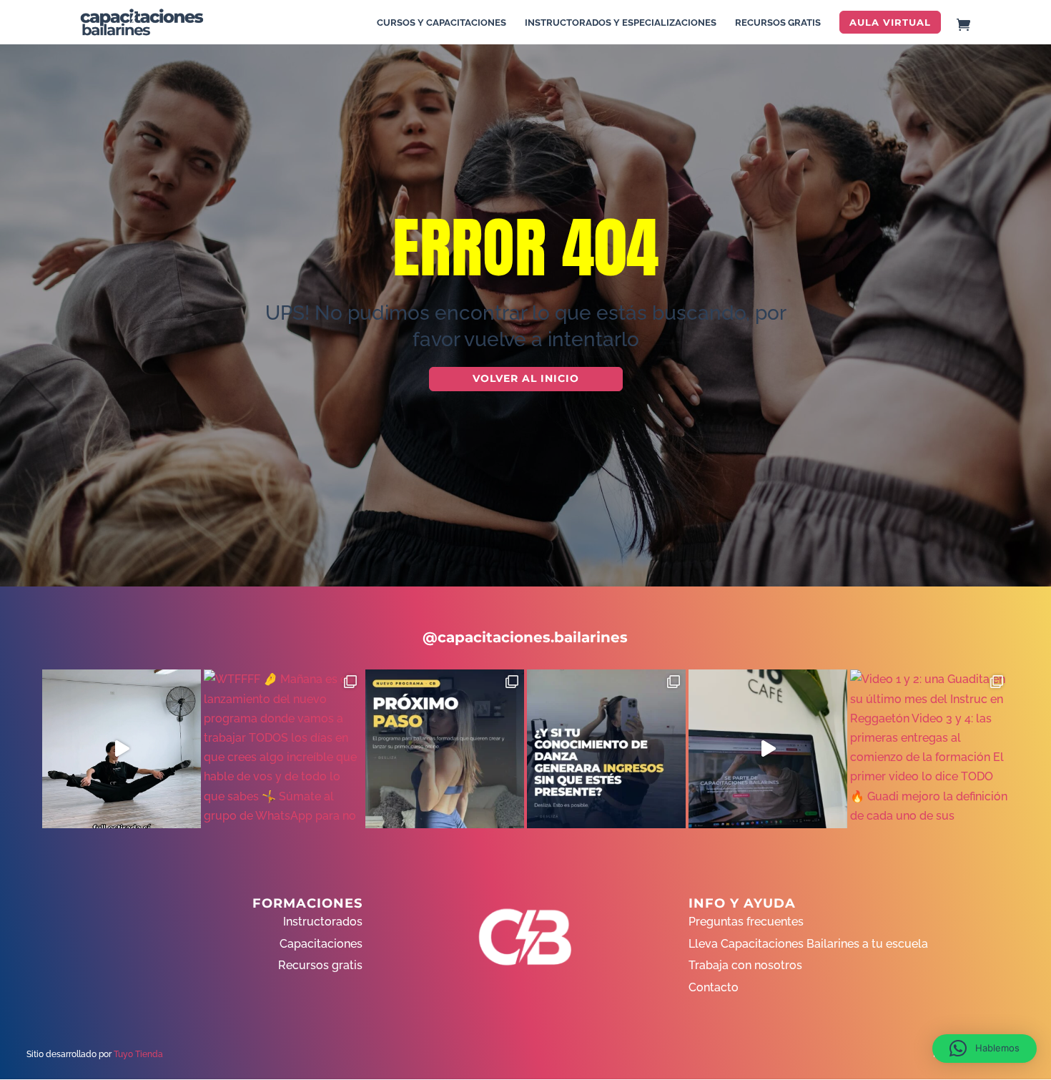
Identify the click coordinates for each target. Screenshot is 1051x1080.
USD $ (1018, 230)
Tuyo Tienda (138, 1054)
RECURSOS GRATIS (778, 23)
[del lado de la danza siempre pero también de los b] (606, 748)
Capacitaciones (321, 944)
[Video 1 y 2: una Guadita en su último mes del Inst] (929, 748)
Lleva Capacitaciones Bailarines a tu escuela (808, 944)
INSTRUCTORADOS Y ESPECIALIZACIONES (620, 23)
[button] (984, 1048)
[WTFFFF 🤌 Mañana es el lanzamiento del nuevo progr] (283, 748)
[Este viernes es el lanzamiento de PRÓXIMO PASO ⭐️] (444, 748)
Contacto (714, 987)
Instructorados (322, 921)
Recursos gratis (320, 965)
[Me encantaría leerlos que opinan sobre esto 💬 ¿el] (768, 748)
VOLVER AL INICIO (526, 378)
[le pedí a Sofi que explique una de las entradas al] (121, 748)
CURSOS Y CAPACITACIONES (441, 23)
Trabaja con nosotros (745, 965)
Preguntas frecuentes (746, 921)
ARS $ (1018, 260)
